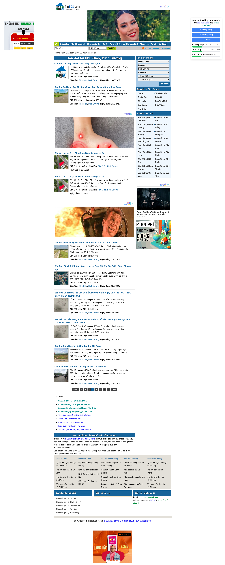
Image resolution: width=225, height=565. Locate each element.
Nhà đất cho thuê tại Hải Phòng (155, 478)
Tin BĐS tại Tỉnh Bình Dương (70, 422)
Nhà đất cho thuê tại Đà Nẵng (134, 478)
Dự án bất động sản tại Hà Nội (88, 464)
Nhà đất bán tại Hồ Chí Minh (66, 471)
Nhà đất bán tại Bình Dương (110, 471)
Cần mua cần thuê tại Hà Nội (87, 482)
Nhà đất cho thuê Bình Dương (111, 478)
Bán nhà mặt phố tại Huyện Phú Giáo (75, 412)
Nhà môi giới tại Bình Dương (68, 505)
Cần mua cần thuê (94, 44)
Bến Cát (159, 97)
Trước (75, 389)
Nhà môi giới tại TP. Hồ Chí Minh (70, 502)
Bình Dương (80, 53)
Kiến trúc (121, 44)
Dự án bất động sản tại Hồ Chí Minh (66, 464)
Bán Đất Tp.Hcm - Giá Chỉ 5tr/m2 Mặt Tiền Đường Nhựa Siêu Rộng (87, 87)
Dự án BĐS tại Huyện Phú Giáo (72, 419)
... (108, 389)
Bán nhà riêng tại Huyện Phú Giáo (74, 404)
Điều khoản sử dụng (114, 521)
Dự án (105, 44)
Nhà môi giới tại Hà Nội (66, 498)
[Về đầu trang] (222, 562)
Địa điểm (162, 44)
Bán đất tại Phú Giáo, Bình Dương (80, 439)
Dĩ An (140, 93)
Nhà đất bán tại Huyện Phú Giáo (73, 401)
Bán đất (69, 53)
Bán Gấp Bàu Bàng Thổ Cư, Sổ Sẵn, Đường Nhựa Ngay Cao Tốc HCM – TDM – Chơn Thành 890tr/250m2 (93, 294)
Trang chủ (59, 53)
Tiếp (114, 389)
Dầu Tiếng (160, 105)
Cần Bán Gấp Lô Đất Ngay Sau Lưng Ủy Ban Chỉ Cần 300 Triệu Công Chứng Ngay (92, 267)
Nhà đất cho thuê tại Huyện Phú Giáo (74, 415)
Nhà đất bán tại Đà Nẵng (132, 471)
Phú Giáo (92, 53)
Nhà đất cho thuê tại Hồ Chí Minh (66, 478)
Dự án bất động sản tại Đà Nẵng (134, 464)
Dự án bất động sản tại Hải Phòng (157, 464)
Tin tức (113, 44)
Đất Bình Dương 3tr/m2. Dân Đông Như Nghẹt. (77, 63)
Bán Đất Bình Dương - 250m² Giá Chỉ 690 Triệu (77, 346)
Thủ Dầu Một (161, 93)
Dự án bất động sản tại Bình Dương (111, 464)
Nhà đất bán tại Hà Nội (88, 470)
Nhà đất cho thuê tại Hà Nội (88, 475)
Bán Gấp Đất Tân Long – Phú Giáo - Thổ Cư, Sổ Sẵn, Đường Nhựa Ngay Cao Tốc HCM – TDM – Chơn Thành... (92, 321)
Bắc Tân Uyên (161, 101)
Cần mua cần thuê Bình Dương (111, 485)
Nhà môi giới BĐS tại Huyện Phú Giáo (74, 429)
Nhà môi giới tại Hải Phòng (67, 513)
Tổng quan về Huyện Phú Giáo (71, 426)
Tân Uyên (142, 101)
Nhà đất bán (64, 44)
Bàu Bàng (142, 105)
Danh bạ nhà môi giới (66, 493)
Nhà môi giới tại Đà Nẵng (66, 509)
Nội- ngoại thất (132, 44)
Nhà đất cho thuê (78, 44)
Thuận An (142, 97)
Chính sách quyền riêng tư (137, 521)
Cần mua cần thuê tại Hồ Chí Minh (65, 485)
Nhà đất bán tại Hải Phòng (155, 471)
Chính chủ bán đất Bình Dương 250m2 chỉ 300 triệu (80, 366)
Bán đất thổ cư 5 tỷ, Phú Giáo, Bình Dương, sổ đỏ (79, 153)
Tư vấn (154, 44)
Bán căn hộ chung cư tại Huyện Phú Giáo (77, 408)
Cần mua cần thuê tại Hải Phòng (156, 485)
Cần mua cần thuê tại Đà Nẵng (133, 485)
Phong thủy (145, 44)
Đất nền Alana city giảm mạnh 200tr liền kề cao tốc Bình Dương (86, 243)
